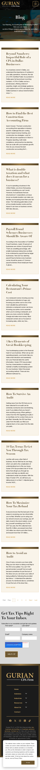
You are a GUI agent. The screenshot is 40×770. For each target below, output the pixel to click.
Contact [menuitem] (17, 712)
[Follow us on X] (15, 721)
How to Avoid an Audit (16, 555)
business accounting (12, 729)
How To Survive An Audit (18, 396)
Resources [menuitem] (18, 703)
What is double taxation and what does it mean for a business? (18, 175)
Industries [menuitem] (18, 698)
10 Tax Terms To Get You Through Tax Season (19, 450)
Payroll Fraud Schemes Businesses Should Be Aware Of (19, 233)
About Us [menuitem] (17, 707)
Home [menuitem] (16, 689)
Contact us (14, 731)
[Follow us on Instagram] (20, 721)
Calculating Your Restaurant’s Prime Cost (18, 289)
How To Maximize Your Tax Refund (17, 505)
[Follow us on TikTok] (30, 721)
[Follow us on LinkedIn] (25, 721)
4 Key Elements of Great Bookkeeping (18, 343)
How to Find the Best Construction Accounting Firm (19, 117)
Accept (28, 762)
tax (33, 727)
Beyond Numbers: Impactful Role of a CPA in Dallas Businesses (18, 59)
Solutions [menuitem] (17, 694)
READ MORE (10, 97)
